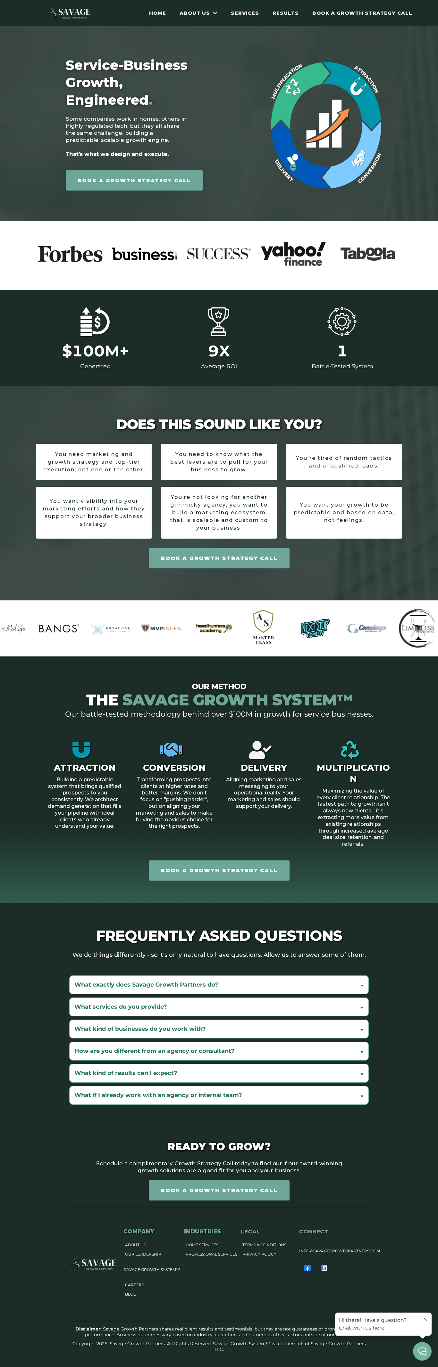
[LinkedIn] (324, 1268)
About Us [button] (196, 13)
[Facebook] (307, 1268)
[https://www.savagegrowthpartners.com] (69, 13)
